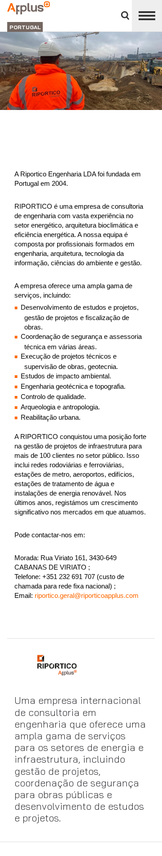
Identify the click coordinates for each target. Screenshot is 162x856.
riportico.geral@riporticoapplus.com (86, 595)
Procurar (125, 15)
